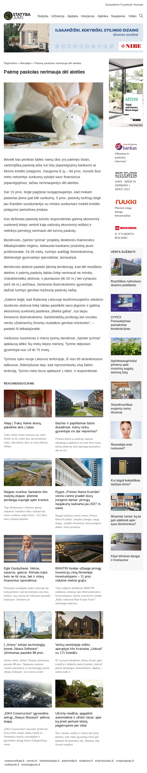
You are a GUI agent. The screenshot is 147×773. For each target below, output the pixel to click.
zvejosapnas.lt (125, 760)
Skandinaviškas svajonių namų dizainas (121, 408)
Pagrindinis (10, 63)
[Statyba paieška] (141, 16)
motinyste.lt (12, 764)
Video (132, 16)
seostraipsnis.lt (30, 764)
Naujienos (118, 16)
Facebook (126, 4)
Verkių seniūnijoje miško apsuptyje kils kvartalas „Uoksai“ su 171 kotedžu (78, 649)
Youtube (138, 4)
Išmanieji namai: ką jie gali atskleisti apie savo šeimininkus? (126, 520)
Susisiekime (112, 4)
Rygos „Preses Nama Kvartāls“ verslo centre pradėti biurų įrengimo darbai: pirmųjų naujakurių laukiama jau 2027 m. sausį (78, 500)
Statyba (42, 16)
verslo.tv (32, 760)
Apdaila (72, 16)
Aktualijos (26, 63)
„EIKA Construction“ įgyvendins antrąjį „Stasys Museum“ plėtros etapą (27, 717)
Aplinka (103, 16)
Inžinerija (57, 16)
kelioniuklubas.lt (49, 760)
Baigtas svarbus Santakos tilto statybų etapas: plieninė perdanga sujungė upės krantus (26, 496)
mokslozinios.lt (104, 760)
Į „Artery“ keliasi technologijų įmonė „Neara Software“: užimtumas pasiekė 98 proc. (24, 649)
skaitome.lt (86, 760)
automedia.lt (69, 760)
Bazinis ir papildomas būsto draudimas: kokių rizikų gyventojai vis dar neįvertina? (76, 427)
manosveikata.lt (14, 760)
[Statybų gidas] (17, 19)
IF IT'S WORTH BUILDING (124, 235)
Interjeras (88, 16)
